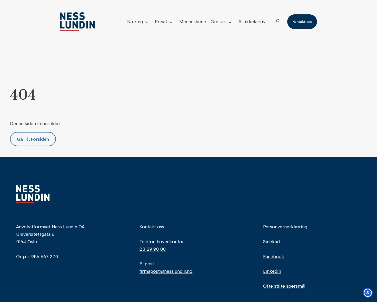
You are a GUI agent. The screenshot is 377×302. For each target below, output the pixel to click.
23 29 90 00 (153, 249)
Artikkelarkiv (252, 21)
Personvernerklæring (285, 227)
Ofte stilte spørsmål (284, 286)
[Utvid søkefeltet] (277, 21)
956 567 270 (44, 256)
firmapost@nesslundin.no (166, 271)
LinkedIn (272, 271)
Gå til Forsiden (33, 139)
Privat (161, 21)
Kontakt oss (152, 227)
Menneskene (192, 21)
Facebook (273, 256)
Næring (135, 21)
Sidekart (272, 241)
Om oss (218, 21)
